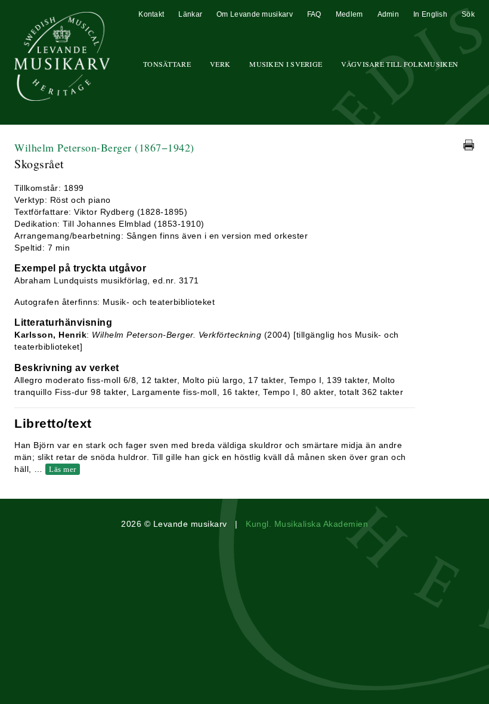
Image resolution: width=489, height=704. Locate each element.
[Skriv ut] (469, 145)
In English (430, 14)
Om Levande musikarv (254, 14)
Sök (468, 14)
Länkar (190, 14)
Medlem (349, 14)
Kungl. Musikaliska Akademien (307, 524)
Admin (388, 14)
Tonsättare (167, 64)
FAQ (314, 14)
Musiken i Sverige (285, 64)
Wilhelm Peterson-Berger (104, 147)
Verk (220, 64)
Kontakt (151, 14)
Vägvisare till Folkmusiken (399, 64)
